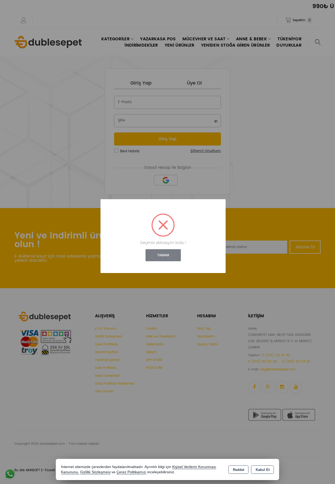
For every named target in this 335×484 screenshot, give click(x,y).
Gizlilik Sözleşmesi (95, 472)
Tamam (163, 255)
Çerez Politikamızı (131, 472)
